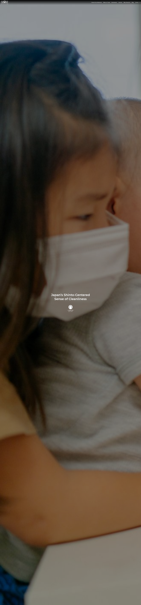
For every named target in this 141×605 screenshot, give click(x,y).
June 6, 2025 (70, 311)
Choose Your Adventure (96, 2)
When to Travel (106, 2)
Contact (137, 2)
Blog (133, 2)
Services (120, 2)
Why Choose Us (127, 2)
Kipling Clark (71, 310)
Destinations (114, 2)
